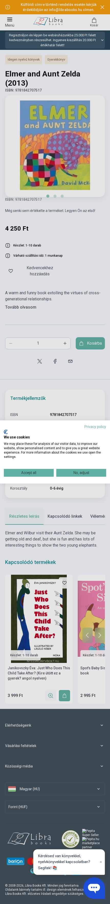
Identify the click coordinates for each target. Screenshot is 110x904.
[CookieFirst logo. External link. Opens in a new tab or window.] (6, 432)
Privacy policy (95, 427)
